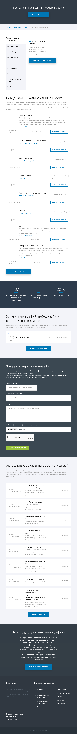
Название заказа (11, 383)
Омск (26, 27)
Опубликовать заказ (18, 448)
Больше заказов (38, 614)
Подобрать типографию (42, 60)
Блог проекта (61, 700)
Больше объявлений (38, 348)
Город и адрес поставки (14, 393)
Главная (8, 27)
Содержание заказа (12, 404)
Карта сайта (61, 703)
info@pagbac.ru (11, 716)
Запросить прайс (59, 132)
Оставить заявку (38, 14)
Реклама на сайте (43, 707)
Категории (17, 27)
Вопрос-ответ (61, 690)
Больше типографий (18, 271)
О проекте (60, 696)
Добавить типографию (38, 667)
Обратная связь (11, 719)
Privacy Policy (43, 730)
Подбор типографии (63, 693)
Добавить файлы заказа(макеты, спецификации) (22, 425)
